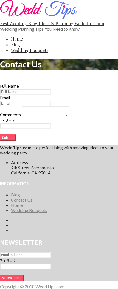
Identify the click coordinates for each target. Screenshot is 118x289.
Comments (11, 114)
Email (5, 97)
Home (17, 39)
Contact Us (21, 199)
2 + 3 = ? (8, 260)
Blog (15, 44)
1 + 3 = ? (7, 120)
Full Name (9, 86)
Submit (8, 137)
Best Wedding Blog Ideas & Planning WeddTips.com (52, 23)
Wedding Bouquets (29, 50)
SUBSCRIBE (12, 278)
